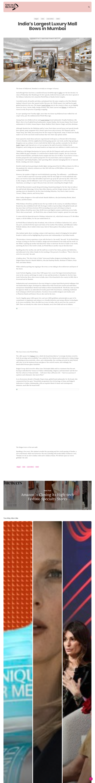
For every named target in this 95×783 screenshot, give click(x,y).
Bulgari (36, 18)
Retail (58, 18)
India (42, 18)
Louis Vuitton (50, 18)
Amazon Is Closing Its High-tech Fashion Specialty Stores (47, 495)
